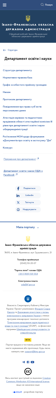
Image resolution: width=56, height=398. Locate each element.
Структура (12, 50)
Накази (6, 92)
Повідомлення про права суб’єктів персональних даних (22, 109)
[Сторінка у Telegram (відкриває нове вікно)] (23, 362)
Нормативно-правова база (17, 78)
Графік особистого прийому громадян (25, 85)
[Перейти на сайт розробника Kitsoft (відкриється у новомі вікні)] (17, 392)
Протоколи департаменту (17, 99)
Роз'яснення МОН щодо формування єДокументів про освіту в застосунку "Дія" (27, 139)
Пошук (49, 5)
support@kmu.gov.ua (35, 352)
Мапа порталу (25, 227)
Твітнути (29, 202)
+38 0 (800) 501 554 (28, 274)
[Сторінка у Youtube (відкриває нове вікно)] (32, 362)
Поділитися (29, 188)
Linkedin (29, 195)
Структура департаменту (17, 70)
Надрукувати (29, 209)
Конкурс (8, 148)
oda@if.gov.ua (28, 285)
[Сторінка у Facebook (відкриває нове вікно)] (28, 362)
